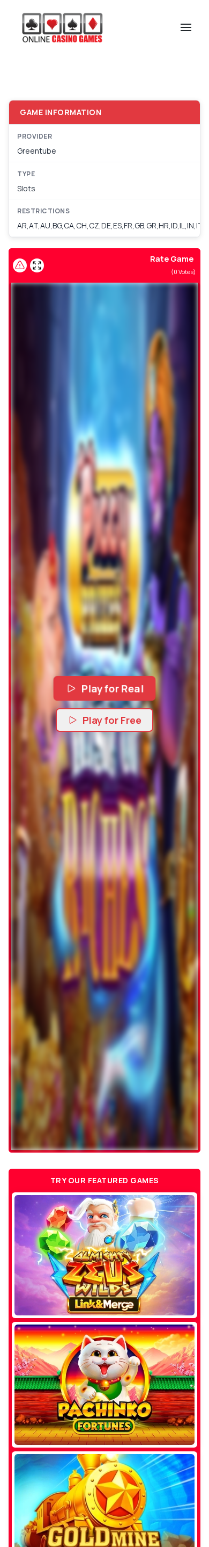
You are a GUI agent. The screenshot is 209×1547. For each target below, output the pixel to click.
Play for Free (112, 720)
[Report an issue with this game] (20, 265)
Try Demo (105, 1255)
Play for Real (112, 688)
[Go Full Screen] (37, 265)
